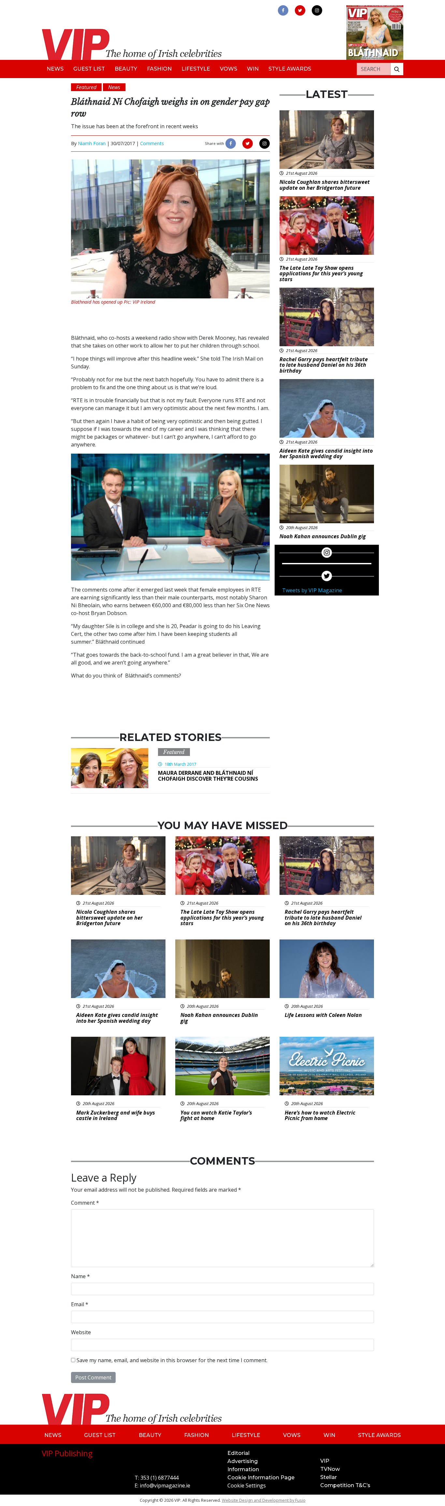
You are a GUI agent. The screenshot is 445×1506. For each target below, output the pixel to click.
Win (253, 69)
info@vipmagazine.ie (165, 1485)
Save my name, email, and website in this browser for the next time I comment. (172, 1360)
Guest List (89, 69)
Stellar (328, 1477)
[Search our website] (396, 69)
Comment (85, 1202)
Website (81, 1332)
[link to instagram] (317, 10)
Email (79, 1304)
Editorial (238, 1453)
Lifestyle (195, 69)
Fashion (159, 69)
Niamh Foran (92, 143)
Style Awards (289, 69)
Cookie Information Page (260, 1477)
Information (243, 1469)
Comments (152, 143)
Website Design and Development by (264, 1500)
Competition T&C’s (345, 1485)
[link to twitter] (300, 10)
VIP (324, 1461)
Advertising (242, 1461)
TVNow (330, 1469)
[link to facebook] (283, 10)
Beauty (126, 69)
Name (80, 1276)
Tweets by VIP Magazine (312, 590)
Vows (228, 69)
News (55, 69)
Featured (174, 752)
